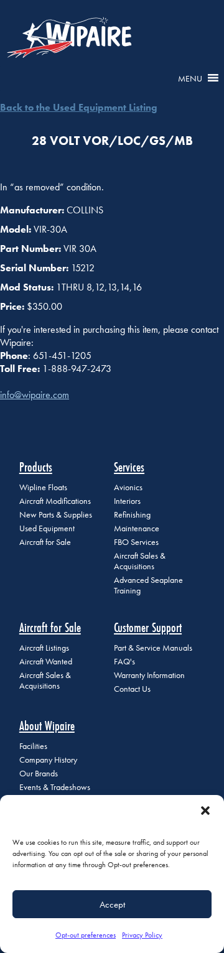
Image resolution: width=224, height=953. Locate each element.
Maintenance (136, 528)
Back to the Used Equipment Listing (78, 107)
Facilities (33, 746)
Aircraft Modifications (55, 501)
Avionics (128, 487)
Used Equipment (47, 528)
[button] (205, 810)
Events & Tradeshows (54, 787)
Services (129, 467)
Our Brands (38, 773)
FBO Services (136, 542)
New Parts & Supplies (55, 514)
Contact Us (132, 689)
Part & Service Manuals (153, 648)
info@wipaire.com (34, 394)
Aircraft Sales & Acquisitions (140, 561)
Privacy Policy (142, 935)
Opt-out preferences (85, 935)
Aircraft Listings (44, 648)
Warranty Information (149, 675)
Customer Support (148, 627)
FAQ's (124, 661)
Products (35, 467)
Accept (112, 904)
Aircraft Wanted (45, 661)
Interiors (127, 501)
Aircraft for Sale (45, 542)
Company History (48, 760)
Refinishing (132, 514)
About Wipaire (47, 726)
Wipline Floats (43, 487)
